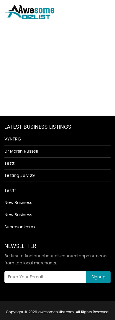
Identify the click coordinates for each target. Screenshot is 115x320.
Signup (98, 277)
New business (18, 203)
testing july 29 (19, 176)
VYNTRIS (12, 139)
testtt (10, 191)
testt (9, 163)
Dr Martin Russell (21, 151)
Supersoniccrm (19, 227)
